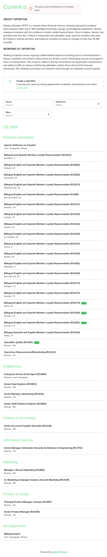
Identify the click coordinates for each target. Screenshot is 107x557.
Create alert (22, 87)
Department (61, 102)
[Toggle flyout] (98, 104)
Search (9, 102)
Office (8, 112)
